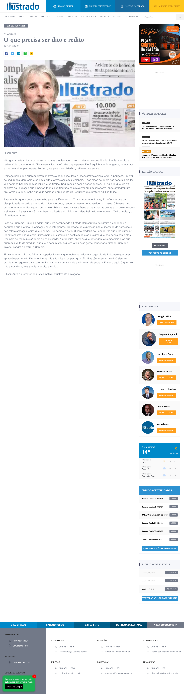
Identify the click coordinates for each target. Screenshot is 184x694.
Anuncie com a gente (169, 6)
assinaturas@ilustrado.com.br (73, 651)
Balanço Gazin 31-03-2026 (152, 507)
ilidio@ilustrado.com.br (70, 673)
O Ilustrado (18, 625)
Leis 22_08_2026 (148, 573)
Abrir (173, 499)
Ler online (159, 245)
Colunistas (132, 17)
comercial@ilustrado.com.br (118, 673)
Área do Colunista (165, 625)
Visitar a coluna (167, 323)
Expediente (92, 625)
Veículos (104, 17)
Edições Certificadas (100, 6)
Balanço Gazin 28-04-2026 (152, 499)
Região (22, 17)
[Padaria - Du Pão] (159, 44)
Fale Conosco (55, 625)
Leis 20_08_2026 (148, 589)
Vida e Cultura (88, 17)
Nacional (118, 17)
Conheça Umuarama (129, 625)
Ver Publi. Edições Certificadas (159, 548)
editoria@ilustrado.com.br (117, 651)
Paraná (33, 17)
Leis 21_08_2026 (148, 581)
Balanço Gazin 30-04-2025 (152, 531)
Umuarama (9, 17)
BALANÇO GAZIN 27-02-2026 (155, 515)
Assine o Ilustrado (135, 6)
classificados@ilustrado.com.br (166, 651)
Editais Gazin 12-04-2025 (152, 539)
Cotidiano (59, 17)
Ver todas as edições (159, 253)
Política (45, 17)
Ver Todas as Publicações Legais (159, 598)
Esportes (72, 17)
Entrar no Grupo (14, 686)
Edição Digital (65, 6)
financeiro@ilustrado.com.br (164, 673)
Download (171, 573)
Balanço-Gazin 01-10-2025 (152, 523)
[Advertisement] (159, 89)
